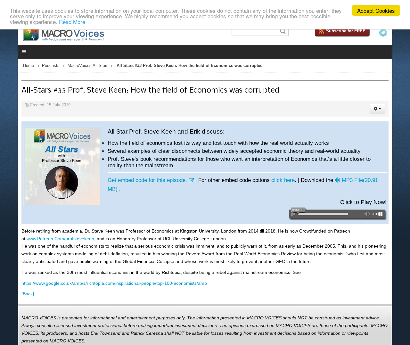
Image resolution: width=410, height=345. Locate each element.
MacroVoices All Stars (70, 67)
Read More (72, 22)
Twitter (401, 33)
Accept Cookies (376, 10)
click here (265, 181)
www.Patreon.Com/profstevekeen (43, 230)
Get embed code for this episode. (129, 181)
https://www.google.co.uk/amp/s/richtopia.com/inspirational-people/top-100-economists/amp (96, 275)
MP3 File (348, 181)
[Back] (10, 286)
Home (10, 67)
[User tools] (395, 110)
